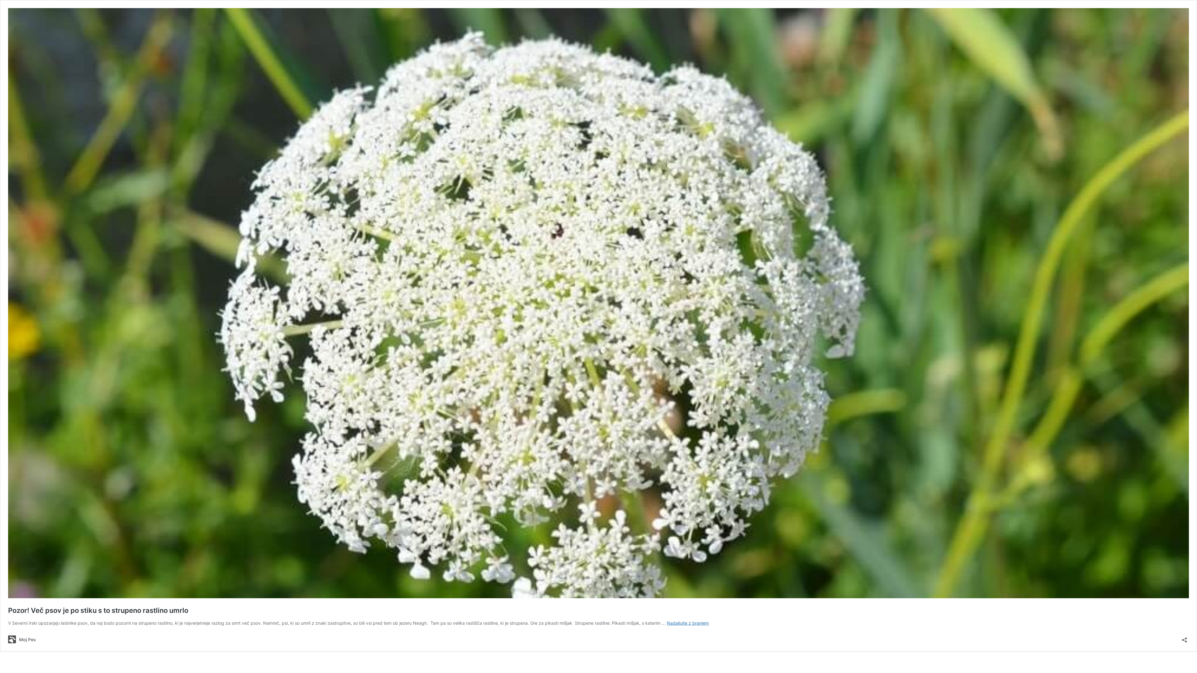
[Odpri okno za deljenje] (1184, 638)
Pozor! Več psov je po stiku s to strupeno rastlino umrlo (98, 610)
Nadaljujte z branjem (688, 623)
